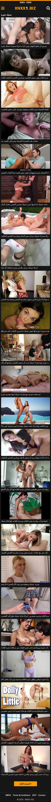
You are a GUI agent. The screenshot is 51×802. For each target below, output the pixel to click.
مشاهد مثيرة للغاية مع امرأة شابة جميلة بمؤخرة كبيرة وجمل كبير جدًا (25, 426)
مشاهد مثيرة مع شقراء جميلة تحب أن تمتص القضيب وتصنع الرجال (25, 363)
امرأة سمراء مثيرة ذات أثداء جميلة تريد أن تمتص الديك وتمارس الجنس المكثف (25, 458)
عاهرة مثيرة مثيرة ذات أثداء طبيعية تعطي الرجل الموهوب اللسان (25, 743)
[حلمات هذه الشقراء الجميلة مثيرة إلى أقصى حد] (25, 125)
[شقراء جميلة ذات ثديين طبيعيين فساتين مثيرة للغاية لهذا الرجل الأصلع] (25, 474)
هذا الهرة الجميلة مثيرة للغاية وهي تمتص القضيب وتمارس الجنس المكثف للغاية (25, 78)
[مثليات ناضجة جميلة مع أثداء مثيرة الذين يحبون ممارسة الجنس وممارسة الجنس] (25, 284)
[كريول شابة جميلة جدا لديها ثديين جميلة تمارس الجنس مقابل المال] (25, 189)
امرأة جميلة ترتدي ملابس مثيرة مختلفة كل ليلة (19, 268)
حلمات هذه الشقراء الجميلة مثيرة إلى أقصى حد (19, 141)
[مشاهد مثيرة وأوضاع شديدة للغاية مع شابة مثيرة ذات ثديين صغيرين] (25, 695)
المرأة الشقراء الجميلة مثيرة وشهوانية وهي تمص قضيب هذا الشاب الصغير (25, 173)
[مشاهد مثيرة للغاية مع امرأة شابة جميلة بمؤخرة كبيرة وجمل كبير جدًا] (25, 410)
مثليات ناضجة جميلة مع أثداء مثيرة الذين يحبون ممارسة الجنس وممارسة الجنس (25, 299)
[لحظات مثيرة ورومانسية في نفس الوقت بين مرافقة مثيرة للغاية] (25, 632)
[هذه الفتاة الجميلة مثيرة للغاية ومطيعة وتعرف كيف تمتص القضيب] (25, 94)
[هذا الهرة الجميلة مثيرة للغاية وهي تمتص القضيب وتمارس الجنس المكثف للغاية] (25, 62)
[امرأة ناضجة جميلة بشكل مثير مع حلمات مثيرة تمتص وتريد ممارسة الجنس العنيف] (25, 537)
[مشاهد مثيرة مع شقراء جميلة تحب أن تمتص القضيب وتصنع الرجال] (25, 347)
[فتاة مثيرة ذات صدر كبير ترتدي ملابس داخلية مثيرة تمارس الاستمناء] (25, 759)
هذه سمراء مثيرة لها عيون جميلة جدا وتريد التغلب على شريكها (25, 331)
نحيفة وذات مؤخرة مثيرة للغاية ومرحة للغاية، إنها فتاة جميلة (24, 521)
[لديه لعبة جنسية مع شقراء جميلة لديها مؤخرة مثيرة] (25, 379)
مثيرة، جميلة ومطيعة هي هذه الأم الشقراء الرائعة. (20, 584)
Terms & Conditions (21, 795)
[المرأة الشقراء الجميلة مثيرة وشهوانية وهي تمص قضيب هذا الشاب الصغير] (25, 157)
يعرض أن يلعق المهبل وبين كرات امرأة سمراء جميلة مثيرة (24, 46)
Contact (42, 795)
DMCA (8, 795)
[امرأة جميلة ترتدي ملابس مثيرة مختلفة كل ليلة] (25, 252)
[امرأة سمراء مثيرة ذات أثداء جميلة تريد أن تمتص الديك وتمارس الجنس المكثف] (25, 442)
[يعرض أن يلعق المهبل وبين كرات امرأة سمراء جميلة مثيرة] (25, 30)
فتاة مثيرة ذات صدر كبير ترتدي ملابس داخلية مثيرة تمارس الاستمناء (25, 774)
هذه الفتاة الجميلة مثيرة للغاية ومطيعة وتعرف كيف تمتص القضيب (25, 109)
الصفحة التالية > (25, 784)
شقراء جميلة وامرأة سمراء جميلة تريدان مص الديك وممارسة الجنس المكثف (25, 236)
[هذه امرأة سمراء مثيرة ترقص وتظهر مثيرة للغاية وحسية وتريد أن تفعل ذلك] (25, 664)
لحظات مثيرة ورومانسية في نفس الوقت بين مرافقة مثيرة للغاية (25, 648)
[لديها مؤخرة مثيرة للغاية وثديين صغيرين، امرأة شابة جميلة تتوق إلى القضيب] (25, 600)
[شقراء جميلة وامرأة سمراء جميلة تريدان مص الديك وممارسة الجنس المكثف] (25, 220)
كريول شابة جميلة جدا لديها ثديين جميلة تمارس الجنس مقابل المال (25, 204)
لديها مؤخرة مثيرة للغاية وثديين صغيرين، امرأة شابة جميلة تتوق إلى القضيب (25, 616)
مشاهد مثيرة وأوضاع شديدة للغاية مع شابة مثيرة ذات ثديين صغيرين (25, 711)
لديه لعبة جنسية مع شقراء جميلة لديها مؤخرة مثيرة (20, 394)
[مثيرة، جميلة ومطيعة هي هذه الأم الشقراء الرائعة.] (25, 569)
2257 (34, 795)
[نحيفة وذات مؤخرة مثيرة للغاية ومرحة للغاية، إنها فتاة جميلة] (25, 505)
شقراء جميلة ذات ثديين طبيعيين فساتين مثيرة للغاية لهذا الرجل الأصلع (25, 489)
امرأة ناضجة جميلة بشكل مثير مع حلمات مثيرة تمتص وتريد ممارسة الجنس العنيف (25, 553)
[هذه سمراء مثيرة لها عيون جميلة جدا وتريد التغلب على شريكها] (25, 315)
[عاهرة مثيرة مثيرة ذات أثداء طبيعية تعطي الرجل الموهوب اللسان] (25, 727)
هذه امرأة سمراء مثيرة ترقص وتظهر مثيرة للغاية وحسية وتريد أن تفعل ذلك (25, 679)
